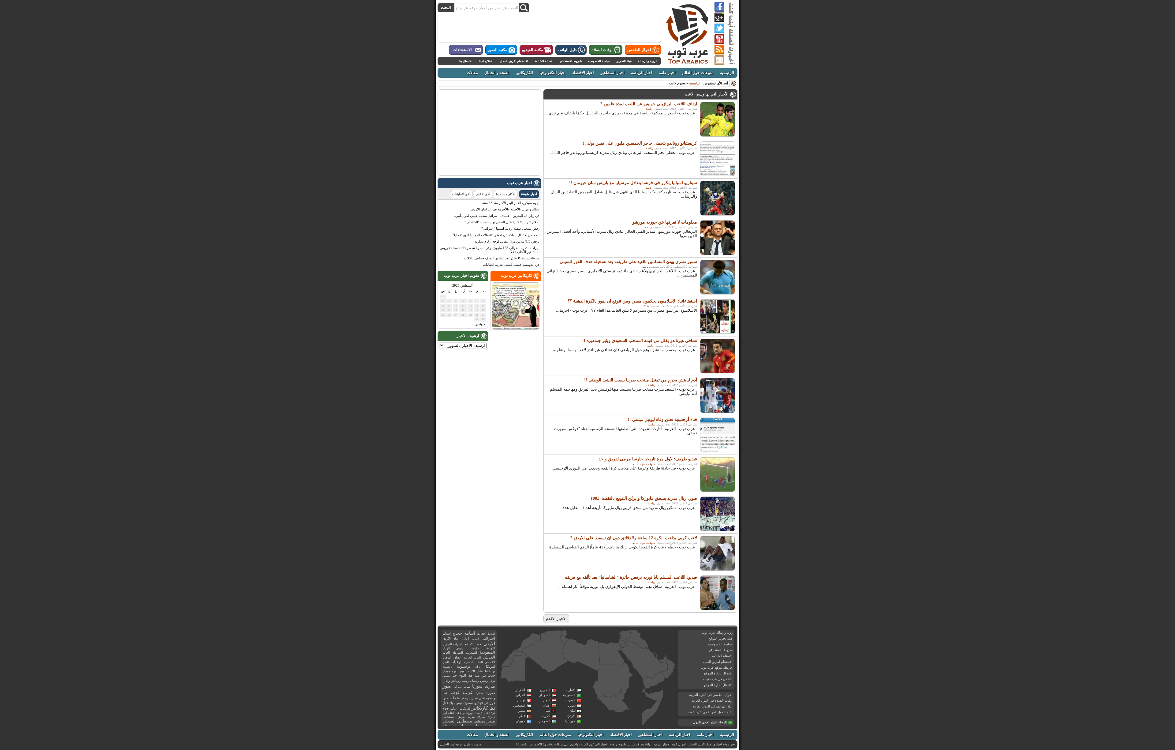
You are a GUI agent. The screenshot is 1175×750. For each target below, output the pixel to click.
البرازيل (447, 644)
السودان (544, 695)
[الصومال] (652, 707)
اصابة (475, 638)
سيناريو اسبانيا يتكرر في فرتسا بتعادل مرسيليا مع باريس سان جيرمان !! (633, 182)
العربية (468, 657)
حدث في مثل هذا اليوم (477, 676)
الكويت (545, 716)
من (470, 725)
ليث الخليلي (447, 744)
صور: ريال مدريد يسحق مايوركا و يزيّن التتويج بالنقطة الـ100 (644, 498)
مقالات (472, 73)
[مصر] (611, 653)
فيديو (478, 702)
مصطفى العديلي (457, 721)
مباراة (491, 716)
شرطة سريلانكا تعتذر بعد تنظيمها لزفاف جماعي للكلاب (501, 258)
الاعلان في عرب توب (718, 679)
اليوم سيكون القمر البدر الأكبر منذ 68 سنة (510, 203)
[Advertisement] (549, 29)
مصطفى (479, 721)
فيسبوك (468, 703)
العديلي (489, 657)
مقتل (478, 725)
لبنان (572, 710)
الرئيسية (727, 73)
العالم (446, 652)
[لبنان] (620, 637)
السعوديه (471, 652)
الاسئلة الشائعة (544, 61)
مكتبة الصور (497, 50)
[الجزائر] (545, 651)
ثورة (454, 671)
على (482, 698)
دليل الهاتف (567, 50)
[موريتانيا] (514, 668)
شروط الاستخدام (571, 61)
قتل (445, 703)
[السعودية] (643, 660)
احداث (481, 633)
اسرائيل (488, 638)
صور (447, 686)
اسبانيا (446, 633)
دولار (492, 680)
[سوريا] (625, 635)
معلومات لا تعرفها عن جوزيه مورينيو (664, 222)
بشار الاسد (475, 671)
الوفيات (456, 662)
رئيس (484, 680)
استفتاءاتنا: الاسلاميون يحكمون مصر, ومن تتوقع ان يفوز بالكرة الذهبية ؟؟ (632, 301)
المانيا (479, 662)
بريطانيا (490, 671)
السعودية (569, 695)
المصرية (469, 662)
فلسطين (519, 705)
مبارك (481, 716)
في (486, 703)
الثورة (491, 648)
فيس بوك (455, 703)
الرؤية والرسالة (648, 61)
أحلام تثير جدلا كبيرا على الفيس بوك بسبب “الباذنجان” (502, 222)
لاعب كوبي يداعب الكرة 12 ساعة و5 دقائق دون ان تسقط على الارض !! (633, 538)
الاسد (478, 644)
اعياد (457, 638)
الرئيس (460, 648)
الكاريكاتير (524, 73)
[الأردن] (624, 643)
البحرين (545, 690)
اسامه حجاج (464, 633)
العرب (477, 657)
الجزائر (520, 690)
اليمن (546, 700)
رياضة (649, 108)
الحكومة (476, 648)
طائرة (479, 693)
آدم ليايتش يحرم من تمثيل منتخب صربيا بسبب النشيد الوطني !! (640, 380)
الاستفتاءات (462, 50)
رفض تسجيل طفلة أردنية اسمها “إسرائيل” (510, 228)
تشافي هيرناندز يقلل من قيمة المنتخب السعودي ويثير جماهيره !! (639, 340)
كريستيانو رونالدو (473, 713)
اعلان (465, 638)
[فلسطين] (620, 642)
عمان (546, 705)
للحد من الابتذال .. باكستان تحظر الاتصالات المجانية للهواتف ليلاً (496, 235)
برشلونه (447, 666)
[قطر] (656, 658)
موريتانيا (570, 721)
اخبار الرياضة (641, 73)
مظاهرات (489, 725)
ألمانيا (491, 633)
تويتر (462, 671)
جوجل (446, 671)
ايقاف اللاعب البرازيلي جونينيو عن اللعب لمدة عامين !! (648, 104)
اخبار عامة (667, 73)
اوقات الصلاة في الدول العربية (712, 700)
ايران (478, 666)
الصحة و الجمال (497, 73)
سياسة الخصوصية (599, 61)
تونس (521, 700)
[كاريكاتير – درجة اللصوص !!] (515, 328)
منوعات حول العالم (698, 73)
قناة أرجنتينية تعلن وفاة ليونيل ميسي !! (662, 419)
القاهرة (447, 657)
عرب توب (461, 692)
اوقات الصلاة (602, 50)
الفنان (457, 657)
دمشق (446, 675)
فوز (492, 703)
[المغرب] (527, 642)
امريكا (490, 666)
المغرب (570, 700)
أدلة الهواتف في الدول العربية (712, 706)
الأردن (571, 716)
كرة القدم (489, 713)
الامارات (458, 644)
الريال (446, 648)
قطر (522, 716)
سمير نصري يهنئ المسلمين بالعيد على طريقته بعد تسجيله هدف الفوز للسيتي (628, 261)
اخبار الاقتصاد (583, 73)
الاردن (489, 643)
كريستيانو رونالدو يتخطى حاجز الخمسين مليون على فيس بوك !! (640, 143)
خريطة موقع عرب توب (716, 667)
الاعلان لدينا (486, 61)
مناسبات (460, 725)
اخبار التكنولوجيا (552, 73)
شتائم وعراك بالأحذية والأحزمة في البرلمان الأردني (504, 209)
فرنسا (460, 698)
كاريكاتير (480, 708)
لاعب (458, 713)
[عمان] (668, 668)
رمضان (474, 680)
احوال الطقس (639, 50)
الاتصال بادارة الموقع (718, 673)
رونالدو (456, 680)
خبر (454, 675)
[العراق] (637, 639)
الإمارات (570, 690)
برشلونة (463, 666)
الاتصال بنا (465, 61)
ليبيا (548, 710)
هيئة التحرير (624, 61)
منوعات (447, 725)
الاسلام (469, 644)
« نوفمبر (481, 324)
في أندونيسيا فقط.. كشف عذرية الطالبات (511, 264)
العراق (520, 695)
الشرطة (458, 652)
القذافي (489, 662)
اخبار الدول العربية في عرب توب (710, 712)
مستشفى (448, 716)
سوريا (572, 705)
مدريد (471, 716)
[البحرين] (655, 653)
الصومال (544, 721)
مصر (521, 710)
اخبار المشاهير (612, 73)
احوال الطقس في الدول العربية (711, 694)
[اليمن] (653, 680)
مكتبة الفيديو (532, 50)
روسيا (465, 680)
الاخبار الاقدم (556, 618)
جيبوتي (520, 721)
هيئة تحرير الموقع (721, 638)
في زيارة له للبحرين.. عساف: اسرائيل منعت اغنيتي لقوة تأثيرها (496, 215)
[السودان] (612, 681)
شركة (457, 686)
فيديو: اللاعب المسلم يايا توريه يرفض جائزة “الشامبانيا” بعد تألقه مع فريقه (631, 577)
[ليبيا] (581, 655)
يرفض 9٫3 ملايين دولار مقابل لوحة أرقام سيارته (507, 241)
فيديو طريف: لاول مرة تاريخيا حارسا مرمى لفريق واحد (648, 459)
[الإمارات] (662, 658)
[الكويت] (647, 647)
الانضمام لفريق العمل (514, 61)
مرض (460, 716)
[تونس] (564, 637)
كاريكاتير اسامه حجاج (456, 708)
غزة (467, 698)
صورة (490, 692)
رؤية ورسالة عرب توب (717, 632)
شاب (467, 686)
